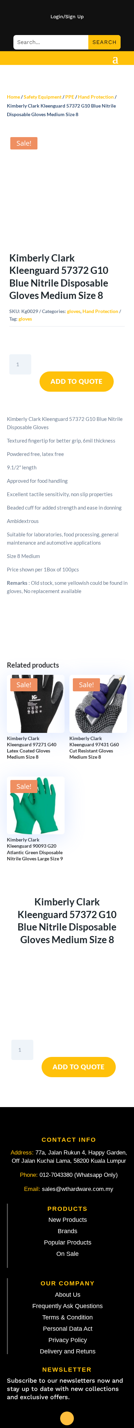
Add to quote (77, 381)
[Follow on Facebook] (67, 1418)
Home (13, 97)
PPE (69, 97)
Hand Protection (96, 97)
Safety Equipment (43, 97)
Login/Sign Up (67, 16)
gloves (73, 311)
